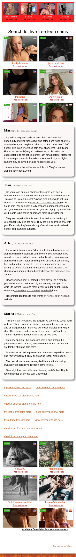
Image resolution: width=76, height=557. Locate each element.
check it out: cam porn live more (21, 436)
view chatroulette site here (49, 420)
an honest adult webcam (57, 296)
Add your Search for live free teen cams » (45, 529)
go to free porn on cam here (50, 387)
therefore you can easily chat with (34, 290)
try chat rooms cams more (17, 412)
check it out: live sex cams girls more (23, 428)
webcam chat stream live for (45, 202)
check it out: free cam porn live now (22, 403)
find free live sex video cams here (22, 395)
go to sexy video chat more (50, 412)
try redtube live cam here (17, 420)
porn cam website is (21, 320)
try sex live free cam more (17, 387)
